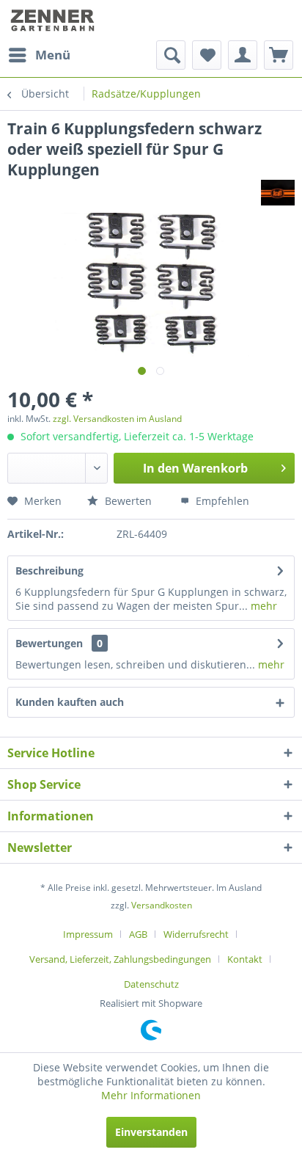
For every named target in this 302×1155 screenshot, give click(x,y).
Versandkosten (161, 905)
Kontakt (244, 959)
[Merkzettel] (206, 55)
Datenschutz (151, 984)
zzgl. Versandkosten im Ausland (117, 418)
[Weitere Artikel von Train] (278, 192)
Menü (52, 54)
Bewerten (127, 501)
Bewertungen (49, 643)
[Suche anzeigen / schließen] (170, 55)
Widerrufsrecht (196, 934)
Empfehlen (221, 501)
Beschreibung (49, 571)
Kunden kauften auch (69, 702)
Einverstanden (151, 1132)
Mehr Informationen (151, 1095)
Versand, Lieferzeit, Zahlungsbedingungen (120, 959)
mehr (262, 606)
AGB (138, 934)
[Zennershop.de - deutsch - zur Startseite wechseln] (53, 20)
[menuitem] (39, 55)
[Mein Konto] (242, 55)
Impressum (88, 934)
